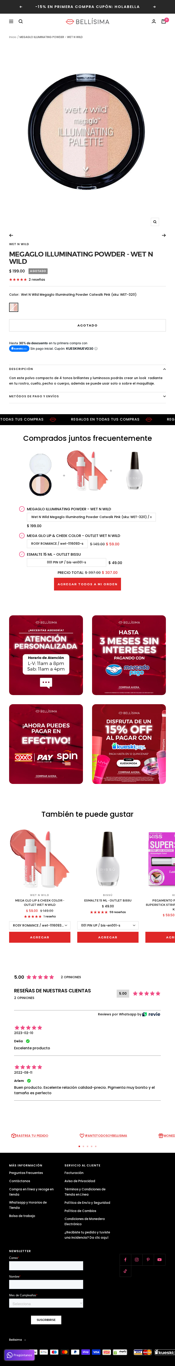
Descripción (21, 369)
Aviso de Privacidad (79, 1181)
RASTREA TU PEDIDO (32, 1135)
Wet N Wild (19, 244)
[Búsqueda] (21, 21)
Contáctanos (19, 1181)
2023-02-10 (23, 1033)
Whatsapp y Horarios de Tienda (28, 1205)
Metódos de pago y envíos (34, 396)
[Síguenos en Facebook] (125, 1259)
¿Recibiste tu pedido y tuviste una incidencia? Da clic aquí (87, 1235)
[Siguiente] (164, 235)
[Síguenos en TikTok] (125, 1271)
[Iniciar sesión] (154, 21)
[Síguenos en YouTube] (159, 1259)
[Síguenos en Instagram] (136, 1259)
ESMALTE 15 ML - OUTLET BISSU (107, 900)
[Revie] (151, 1014)
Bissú (108, 895)
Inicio (12, 37)
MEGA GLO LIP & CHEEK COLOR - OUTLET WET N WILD (39, 903)
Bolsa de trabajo (22, 1216)
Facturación (73, 1173)
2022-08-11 (23, 1072)
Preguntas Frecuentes (26, 1173)
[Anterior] (11, 235)
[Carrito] (163, 21)
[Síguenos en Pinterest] (148, 1259)
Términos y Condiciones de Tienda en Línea (85, 1192)
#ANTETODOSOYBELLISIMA (106, 1135)
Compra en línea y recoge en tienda (31, 1192)
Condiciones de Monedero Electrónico (84, 1221)
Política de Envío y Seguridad (87, 1203)
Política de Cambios (80, 1211)
